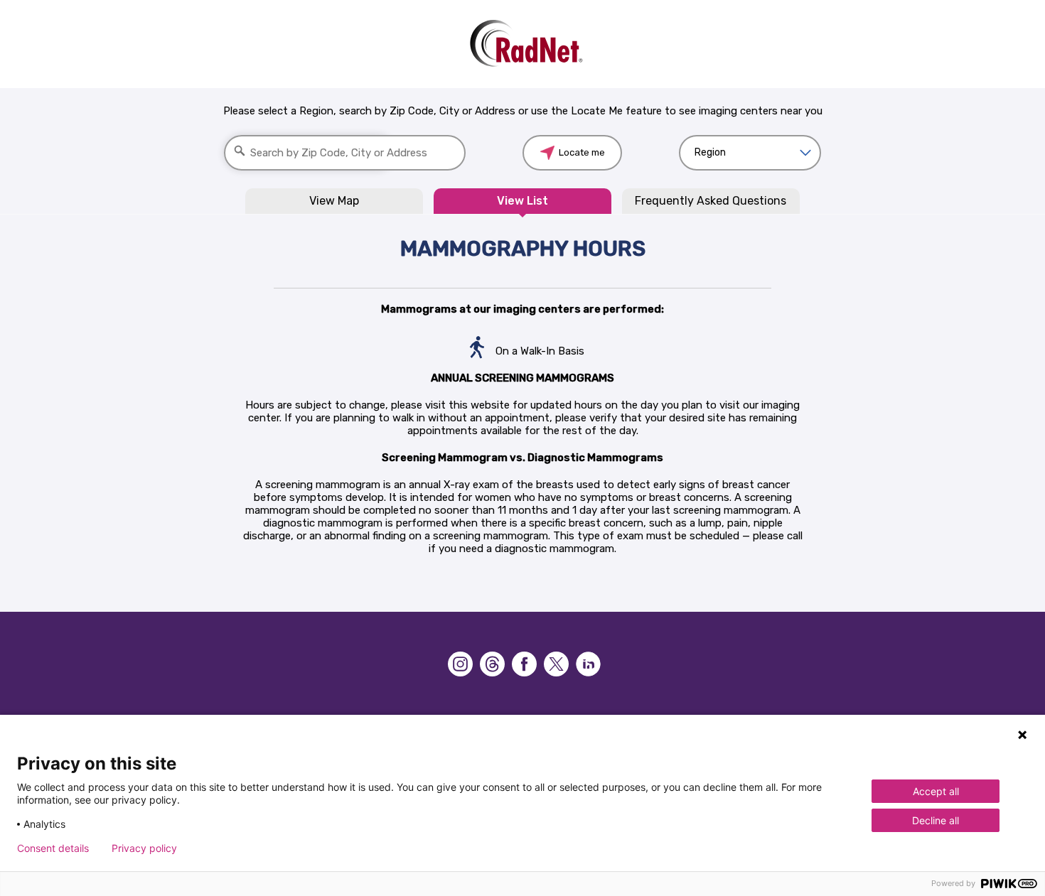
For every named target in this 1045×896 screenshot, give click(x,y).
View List (522, 200)
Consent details (53, 848)
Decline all (935, 820)
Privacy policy (144, 848)
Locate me (582, 152)
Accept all (936, 791)
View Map (334, 200)
